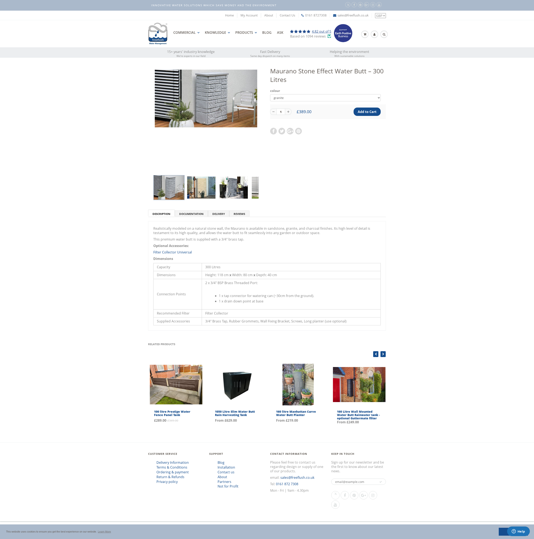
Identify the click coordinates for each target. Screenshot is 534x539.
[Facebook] (354, 4)
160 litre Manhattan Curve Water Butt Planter (295, 413)
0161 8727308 (316, 15)
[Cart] (365, 34)
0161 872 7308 (287, 484)
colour (275, 91)
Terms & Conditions (171, 467)
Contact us (226, 472)
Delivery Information (172, 462)
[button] (380, 482)
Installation (226, 467)
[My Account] (374, 34)
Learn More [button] (104, 531)
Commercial (184, 32)
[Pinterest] (360, 4)
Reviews (239, 214)
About (268, 15)
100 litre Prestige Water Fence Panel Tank (171, 413)
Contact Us (287, 15)
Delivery (218, 214)
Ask (280, 32)
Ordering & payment (172, 472)
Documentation (191, 214)
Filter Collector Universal (172, 252)
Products (244, 32)
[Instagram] (372, 4)
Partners (224, 481)
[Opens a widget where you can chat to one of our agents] (518, 531)
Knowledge (215, 32)
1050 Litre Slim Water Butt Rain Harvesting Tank (234, 413)
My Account (249, 15)
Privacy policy (167, 481)
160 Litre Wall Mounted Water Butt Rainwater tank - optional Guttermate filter (357, 415)
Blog (267, 32)
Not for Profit (228, 486)
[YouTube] (379, 4)
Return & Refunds (170, 477)
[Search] (384, 34)
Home (229, 15)
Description (161, 214)
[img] (310, 31)
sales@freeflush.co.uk (353, 15)
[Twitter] (347, 4)
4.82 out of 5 (321, 31)
